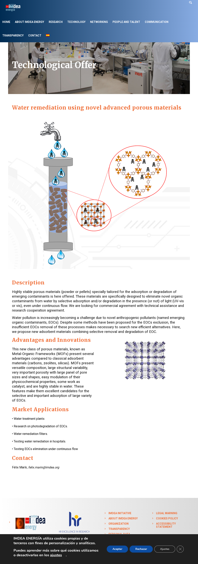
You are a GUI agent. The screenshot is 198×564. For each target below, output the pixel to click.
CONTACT (34, 35)
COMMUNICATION (156, 21)
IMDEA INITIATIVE (119, 513)
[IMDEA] (30, 522)
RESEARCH (56, 21)
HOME (6, 21)
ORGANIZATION (118, 523)
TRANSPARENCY (13, 35)
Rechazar (141, 549)
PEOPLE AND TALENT (126, 21)
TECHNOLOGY (76, 21)
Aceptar (117, 549)
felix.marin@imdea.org (43, 467)
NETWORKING (99, 21)
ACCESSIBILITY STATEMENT (166, 525)
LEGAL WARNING (166, 513)
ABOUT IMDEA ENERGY (29, 21)
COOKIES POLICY (167, 518)
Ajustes (164, 549)
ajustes (56, 555)
